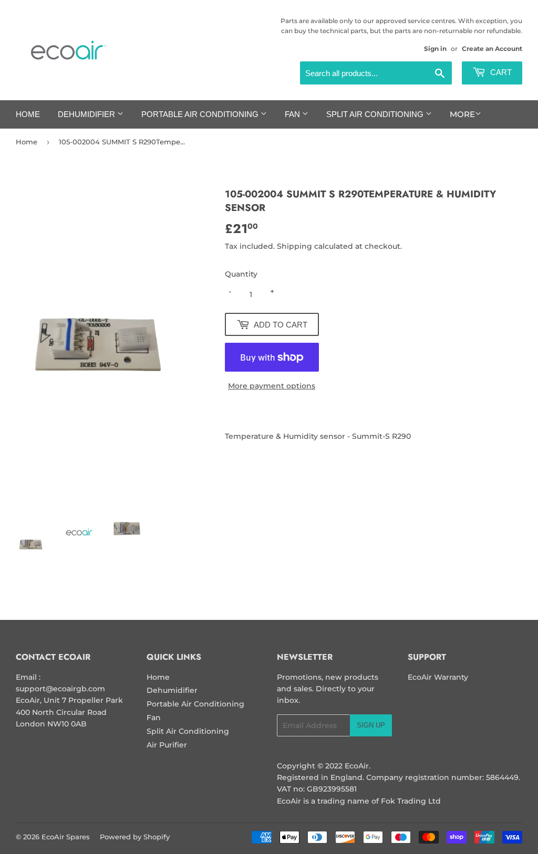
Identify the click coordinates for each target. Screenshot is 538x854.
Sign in (435, 48)
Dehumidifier (87, 114)
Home (28, 114)
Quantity (241, 274)
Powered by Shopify (135, 836)
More (462, 114)
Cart (500, 72)
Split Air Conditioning (376, 114)
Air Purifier (167, 745)
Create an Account (492, 48)
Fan (293, 114)
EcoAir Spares (66, 836)
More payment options (271, 386)
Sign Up (371, 725)
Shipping (294, 246)
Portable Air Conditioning (201, 114)
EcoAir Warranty (438, 677)
